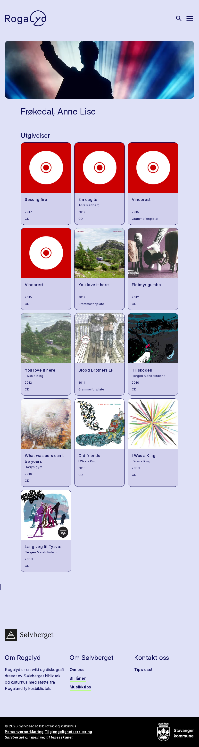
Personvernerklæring (24, 732)
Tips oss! (143, 669)
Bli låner (78, 678)
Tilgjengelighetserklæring (68, 732)
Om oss (77, 669)
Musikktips (80, 687)
